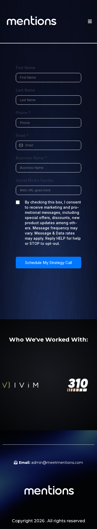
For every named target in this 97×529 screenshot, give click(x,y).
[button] (89, 21)
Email (22, 135)
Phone (23, 112)
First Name (25, 67)
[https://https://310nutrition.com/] (74, 385)
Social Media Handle (34, 180)
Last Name (25, 90)
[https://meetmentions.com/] (31, 21)
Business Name (31, 158)
